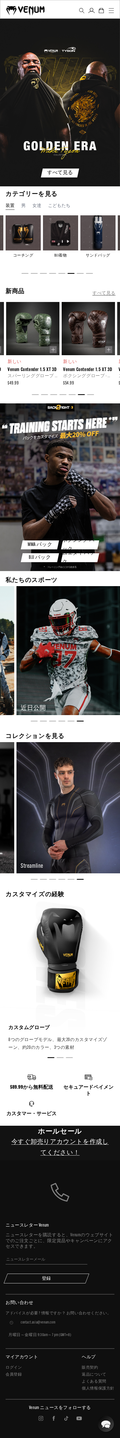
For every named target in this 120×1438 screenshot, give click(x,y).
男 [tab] (23, 206)
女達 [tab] (36, 206)
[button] (82, 10)
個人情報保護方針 (98, 1388)
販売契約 (90, 1368)
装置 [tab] (10, 206)
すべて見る (104, 293)
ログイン (14, 1368)
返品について (94, 1375)
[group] (32, 345)
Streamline (32, 866)
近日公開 (33, 708)
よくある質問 (94, 1381)
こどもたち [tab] (59, 206)
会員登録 (14, 1375)
